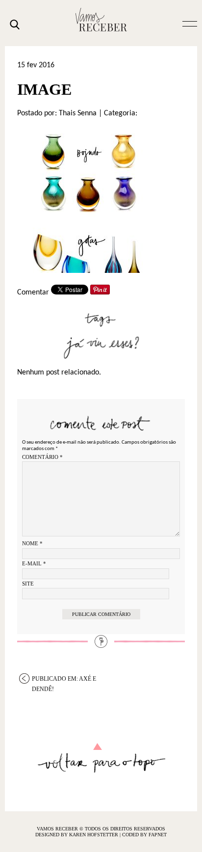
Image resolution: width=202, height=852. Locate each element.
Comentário (42, 457)
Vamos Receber (101, 19)
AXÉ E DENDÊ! (64, 679)
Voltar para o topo (101, 758)
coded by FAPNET (144, 834)
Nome (32, 543)
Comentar (33, 292)
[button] (189, 23)
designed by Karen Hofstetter (77, 834)
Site (28, 583)
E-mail (34, 563)
